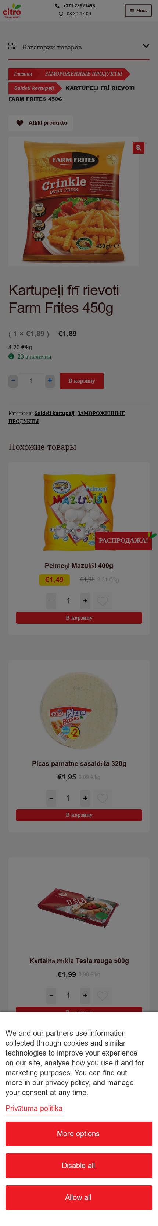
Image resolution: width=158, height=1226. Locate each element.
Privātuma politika (34, 1108)
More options (78, 1134)
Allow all (78, 1198)
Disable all (78, 1166)
